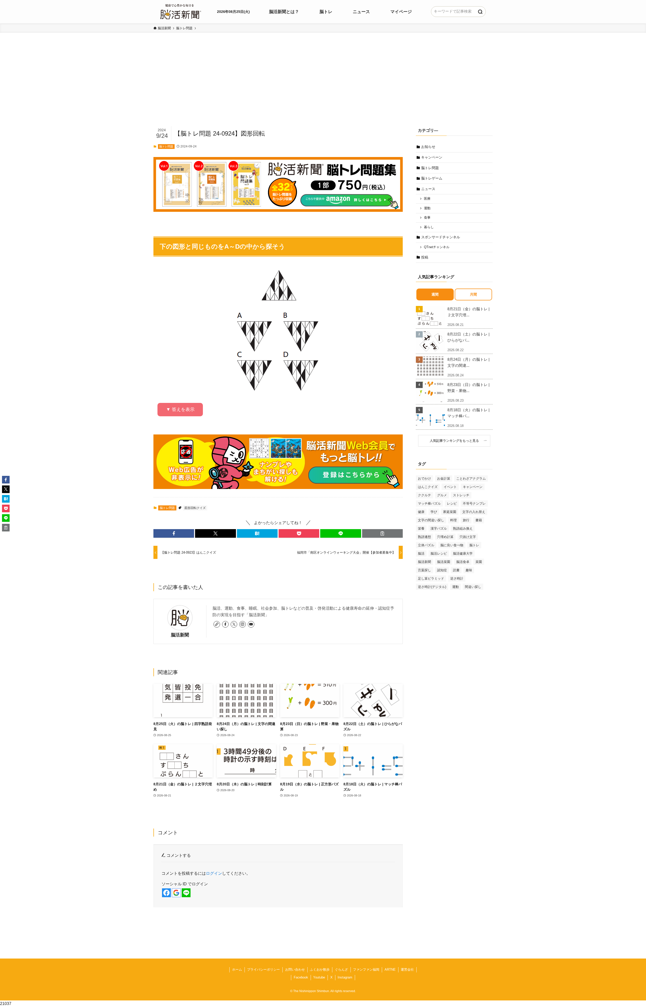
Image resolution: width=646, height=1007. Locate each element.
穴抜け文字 (468, 537)
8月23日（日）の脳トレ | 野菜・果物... (468, 387)
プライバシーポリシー (263, 969)
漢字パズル (438, 528)
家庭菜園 (449, 512)
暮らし (429, 227)
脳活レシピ (438, 553)
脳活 (421, 553)
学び (433, 512)
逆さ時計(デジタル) (432, 587)
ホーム (237, 969)
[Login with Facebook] (166, 892)
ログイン (214, 873)
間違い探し (473, 587)
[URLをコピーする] (382, 533)
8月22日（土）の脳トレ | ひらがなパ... (468, 337)
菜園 (478, 562)
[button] (173, 533)
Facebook (301, 977)
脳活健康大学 (463, 553)
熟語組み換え (463, 528)
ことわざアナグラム (471, 478)
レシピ (452, 503)
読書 (456, 570)
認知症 (442, 570)
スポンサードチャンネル (440, 237)
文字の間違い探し (431, 520)
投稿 (424, 257)
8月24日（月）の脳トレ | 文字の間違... (468, 362)
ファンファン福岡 (366, 969)
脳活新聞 (180, 634)
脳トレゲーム (431, 178)
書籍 (478, 520)
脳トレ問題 (166, 146)
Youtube (319, 977)
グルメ (442, 495)
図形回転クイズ (195, 508)
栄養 (421, 528)
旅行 (466, 520)
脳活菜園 (443, 562)
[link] (216, 624)
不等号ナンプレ (474, 503)
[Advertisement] (323, 87)
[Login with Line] (186, 892)
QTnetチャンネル (436, 247)
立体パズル (426, 545)
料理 (453, 520)
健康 (421, 512)
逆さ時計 (456, 578)
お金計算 (443, 478)
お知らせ (428, 147)
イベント (450, 487)
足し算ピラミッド (431, 578)
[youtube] (251, 624)
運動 (427, 208)
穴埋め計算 (445, 537)
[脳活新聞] (180, 10)
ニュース (428, 189)
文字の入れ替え (473, 512)
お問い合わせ (295, 969)
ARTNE (390, 969)
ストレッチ (461, 495)
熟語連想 (424, 537)
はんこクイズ (428, 487)
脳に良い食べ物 (451, 545)
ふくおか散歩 (320, 969)
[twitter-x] (234, 624)
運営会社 (407, 969)
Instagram (345, 977)
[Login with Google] (176, 892)
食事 (427, 217)
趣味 (469, 570)
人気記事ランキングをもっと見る (456, 441)
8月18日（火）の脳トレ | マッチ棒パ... (468, 413)
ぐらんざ (341, 969)
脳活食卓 (462, 562)
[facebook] (225, 624)
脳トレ (474, 545)
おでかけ (424, 478)
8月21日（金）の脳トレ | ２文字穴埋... (468, 312)
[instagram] (242, 624)
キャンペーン (431, 157)
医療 (427, 198)
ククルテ (424, 495)
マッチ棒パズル (429, 503)
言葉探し (424, 570)
